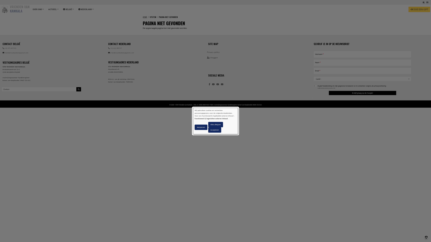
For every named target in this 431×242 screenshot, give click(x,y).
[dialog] (215, 121)
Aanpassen (201, 127)
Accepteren (214, 130)
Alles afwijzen (215, 124)
